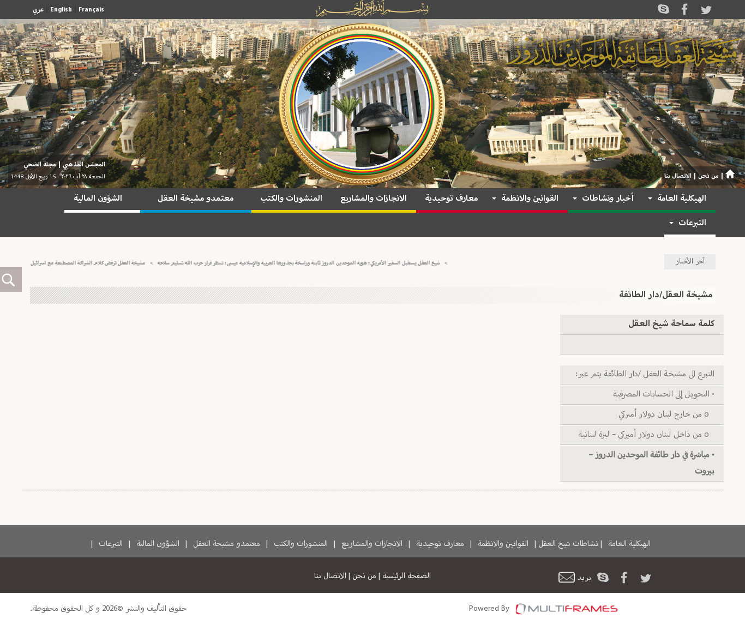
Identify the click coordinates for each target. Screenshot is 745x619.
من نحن (708, 176)
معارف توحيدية (451, 199)
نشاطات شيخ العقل (568, 543)
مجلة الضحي (39, 164)
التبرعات (692, 223)
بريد (584, 577)
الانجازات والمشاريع (374, 199)
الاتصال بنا (678, 176)
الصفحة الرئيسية (406, 575)
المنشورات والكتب (291, 199)
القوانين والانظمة (529, 199)
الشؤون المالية (98, 199)
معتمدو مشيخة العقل (195, 199)
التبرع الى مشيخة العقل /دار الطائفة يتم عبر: (644, 374)
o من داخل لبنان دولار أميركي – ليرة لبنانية (646, 435)
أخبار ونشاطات (608, 199)
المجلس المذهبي (84, 164)
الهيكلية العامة (681, 199)
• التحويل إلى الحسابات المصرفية (662, 394)
